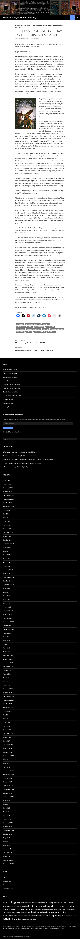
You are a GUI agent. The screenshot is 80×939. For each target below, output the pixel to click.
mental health (7, 912)
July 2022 (6, 637)
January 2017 (7, 782)
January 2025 (7, 536)
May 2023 (6, 599)
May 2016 (6, 812)
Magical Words (8, 399)
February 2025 (8, 532)
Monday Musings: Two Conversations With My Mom (32, 342)
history (16, 909)
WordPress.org (8, 888)
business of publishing (33, 324)
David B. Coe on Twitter (10, 381)
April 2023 (6, 603)
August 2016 (7, 800)
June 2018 (6, 763)
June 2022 (6, 640)
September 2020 (8, 707)
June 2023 (6, 596)
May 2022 (6, 644)
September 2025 (8, 506)
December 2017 (8, 771)
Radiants (20, 915)
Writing (18, 27)
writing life (51, 331)
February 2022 (8, 655)
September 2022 (8, 629)
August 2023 (7, 588)
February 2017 (8, 778)
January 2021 (7, 692)
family (71, 906)
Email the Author (8, 403)
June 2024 (6, 555)
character (46, 324)
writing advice (61, 915)
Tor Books (59, 26)
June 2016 (6, 808)
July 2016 (6, 804)
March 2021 (7, 685)
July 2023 (6, 592)
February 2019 (8, 745)
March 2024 (7, 566)
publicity (53, 912)
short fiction (25, 915)
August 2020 (7, 711)
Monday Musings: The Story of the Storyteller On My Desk (34, 349)
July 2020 (6, 715)
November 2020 (8, 700)
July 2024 (6, 551)
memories (71, 909)
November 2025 (8, 499)
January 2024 (7, 573)
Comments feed (8, 885)
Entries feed (7, 881)
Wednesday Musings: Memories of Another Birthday (20, 452)
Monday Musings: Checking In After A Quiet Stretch (20, 456)
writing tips (20, 919)
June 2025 (6, 518)
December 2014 (8, 860)
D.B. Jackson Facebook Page (12, 396)
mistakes (46, 329)
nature (18, 912)
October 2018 (7, 752)
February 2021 (8, 689)
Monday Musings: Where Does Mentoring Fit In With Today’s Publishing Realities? (29, 459)
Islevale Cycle (34, 909)
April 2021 (6, 681)
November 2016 (8, 789)
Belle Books (6, 902)
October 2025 (7, 503)
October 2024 (7, 540)
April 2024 (6, 562)
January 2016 (7, 826)
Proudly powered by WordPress (21, 936)
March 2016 (7, 819)
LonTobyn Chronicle (47, 26)
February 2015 (8, 852)
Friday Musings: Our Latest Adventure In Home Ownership (22, 463)
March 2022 (7, 652)
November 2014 (8, 864)
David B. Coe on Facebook (11, 384)
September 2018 (8, 756)
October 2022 (7, 625)
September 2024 (8, 544)
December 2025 (8, 495)
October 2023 (7, 581)
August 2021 (7, 674)
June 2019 (6, 741)
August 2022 (7, 633)
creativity (25, 906)
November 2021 (8, 666)
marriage (65, 909)
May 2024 (6, 558)
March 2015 (7, 849)
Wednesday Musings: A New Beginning (15, 467)
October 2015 (7, 834)
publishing (61, 912)
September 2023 (8, 585)
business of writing (46, 903)
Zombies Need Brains (30, 919)
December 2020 (8, 696)
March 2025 (7, 529)
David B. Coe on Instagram (11, 388)
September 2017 (8, 774)
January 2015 (7, 856)
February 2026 (8, 488)
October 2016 (7, 793)
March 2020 (7, 730)
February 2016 (8, 823)
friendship (7, 909)
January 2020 (7, 737)
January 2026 (7, 491)
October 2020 (7, 704)
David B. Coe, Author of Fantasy (19, 17)
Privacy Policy (7, 407)
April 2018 (6, 767)
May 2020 (6, 722)
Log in (5, 877)
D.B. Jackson (26, 26)
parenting (29, 912)
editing (64, 906)
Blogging (18, 26)
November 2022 (8, 622)
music (14, 912)
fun (12, 909)
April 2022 (6, 648)
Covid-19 (18, 906)
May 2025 (6, 521)
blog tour (23, 903)
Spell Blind (32, 915)
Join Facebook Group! (10, 369)
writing (29, 331)
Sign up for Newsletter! (10, 373)
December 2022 (8, 618)
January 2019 (7, 748)
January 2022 (7, 659)
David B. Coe (36, 26)
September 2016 (8, 797)
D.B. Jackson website (10, 377)
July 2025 (6, 514)
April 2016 (6, 815)
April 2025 (6, 525)
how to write (24, 909)
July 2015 (6, 841)
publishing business (57, 329)
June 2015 (6, 845)
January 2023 (7, 614)
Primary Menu (77, 17)
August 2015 (7, 838)
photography (39, 912)
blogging (20, 324)
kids (39, 909)
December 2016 (8, 785)
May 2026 (6, 480)
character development (24, 326)
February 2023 (8, 611)
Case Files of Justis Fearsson (63, 903)
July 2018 (6, 759)
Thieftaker (38, 915)
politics (47, 912)
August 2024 (7, 547)
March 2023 (7, 607)
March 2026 (7, 484)
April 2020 (6, 726)
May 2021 (6, 678)
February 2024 (8, 570)
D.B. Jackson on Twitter (10, 392)
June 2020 (6, 719)
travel (44, 915)
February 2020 (8, 733)
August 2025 (7, 510)
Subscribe (8, 428)
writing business (40, 331)
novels (23, 912)
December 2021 (8, 663)
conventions (39, 326)
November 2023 (8, 577)
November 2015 (8, 830)
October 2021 (7, 670)
